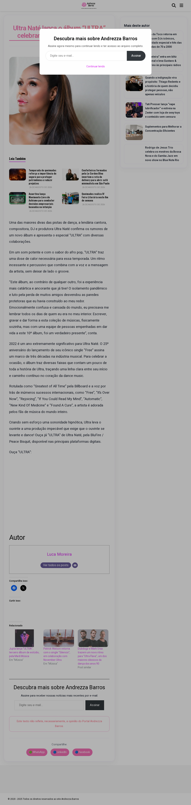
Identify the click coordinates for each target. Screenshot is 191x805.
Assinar (136, 55)
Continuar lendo (95, 66)
